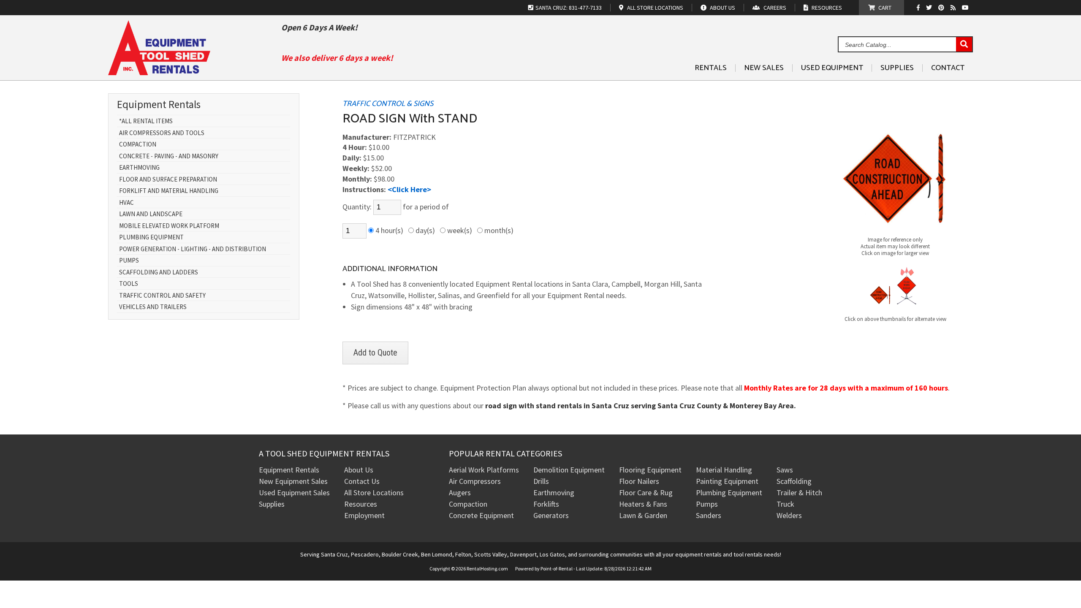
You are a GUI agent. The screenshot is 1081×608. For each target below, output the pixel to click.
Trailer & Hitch (799, 492)
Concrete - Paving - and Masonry (168, 156)
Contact (947, 68)
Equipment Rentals (289, 470)
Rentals (711, 68)
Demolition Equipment (569, 470)
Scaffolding (794, 481)
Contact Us (362, 481)
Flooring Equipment (650, 470)
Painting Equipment (727, 481)
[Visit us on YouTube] (966, 7)
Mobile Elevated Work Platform (169, 226)
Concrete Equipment (481, 515)
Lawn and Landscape (150, 214)
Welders (789, 515)
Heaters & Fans (643, 504)
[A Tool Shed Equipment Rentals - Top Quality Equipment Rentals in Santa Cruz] (159, 72)
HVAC (126, 202)
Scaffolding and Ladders (158, 272)
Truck (785, 504)
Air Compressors (475, 481)
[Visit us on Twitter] (930, 7)
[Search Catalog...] (964, 44)
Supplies (897, 68)
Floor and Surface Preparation (168, 179)
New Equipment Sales (293, 481)
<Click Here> (409, 189)
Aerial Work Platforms (484, 470)
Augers (460, 492)
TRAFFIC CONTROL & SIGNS (387, 104)
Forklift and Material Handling (168, 191)
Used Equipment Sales (294, 492)
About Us (358, 470)
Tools (128, 284)
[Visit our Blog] (954, 7)
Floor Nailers (639, 481)
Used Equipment (832, 68)
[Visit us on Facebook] (920, 7)
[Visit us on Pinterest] (942, 7)
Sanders (708, 515)
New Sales (764, 68)
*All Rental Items (146, 121)
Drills (541, 481)
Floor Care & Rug (646, 492)
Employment (364, 515)
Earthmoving (139, 167)
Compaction (137, 144)
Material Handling (724, 470)
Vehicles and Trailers (153, 307)
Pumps (129, 260)
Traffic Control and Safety (162, 295)
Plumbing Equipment (151, 237)
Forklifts (546, 504)
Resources (360, 504)
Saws (785, 470)
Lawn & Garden (643, 515)
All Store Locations (374, 492)
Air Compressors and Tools (161, 133)
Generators (551, 515)
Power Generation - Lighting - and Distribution (192, 249)
